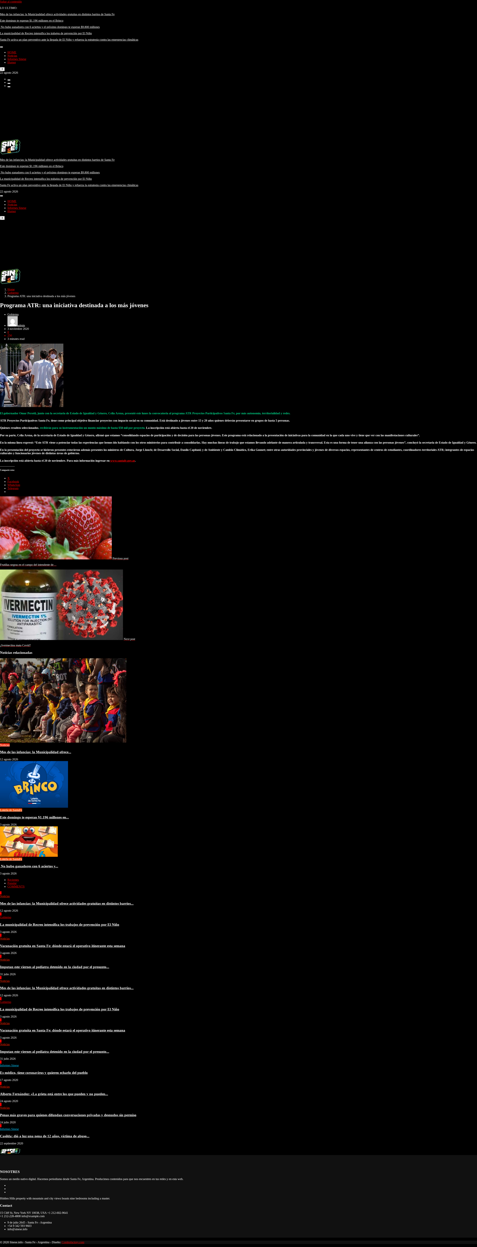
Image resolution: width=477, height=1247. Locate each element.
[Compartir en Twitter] (8, 83)
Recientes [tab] (13, 879)
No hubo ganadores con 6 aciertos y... (29, 866)
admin (21, 325)
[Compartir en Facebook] (8, 80)
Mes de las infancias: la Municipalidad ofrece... (35, 752)
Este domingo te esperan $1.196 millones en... (34, 817)
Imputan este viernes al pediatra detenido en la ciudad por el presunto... (54, 967)
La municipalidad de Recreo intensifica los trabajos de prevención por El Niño (46, 33)
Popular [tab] (12, 883)
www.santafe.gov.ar (122, 460)
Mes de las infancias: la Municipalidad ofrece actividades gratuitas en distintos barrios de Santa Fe (57, 14)
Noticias (12, 55)
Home (11, 289)
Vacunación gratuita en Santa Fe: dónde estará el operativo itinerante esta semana (62, 946)
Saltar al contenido (11, 1)
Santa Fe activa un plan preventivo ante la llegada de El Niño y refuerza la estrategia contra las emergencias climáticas (69, 39)
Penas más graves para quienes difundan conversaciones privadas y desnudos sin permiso (68, 1115)
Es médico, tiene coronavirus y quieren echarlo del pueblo (44, 1073)
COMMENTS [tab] (16, 886)
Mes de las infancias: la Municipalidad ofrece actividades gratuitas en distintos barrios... (67, 903)
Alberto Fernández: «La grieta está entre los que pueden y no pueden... (54, 1094)
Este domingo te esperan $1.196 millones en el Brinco (31, 20)
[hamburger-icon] (1, 47)
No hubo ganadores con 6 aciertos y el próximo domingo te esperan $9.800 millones (50, 27)
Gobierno (13, 292)
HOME (11, 52)
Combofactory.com (73, 1242)
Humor (11, 62)
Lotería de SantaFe (11, 810)
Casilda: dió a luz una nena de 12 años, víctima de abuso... (44, 1136)
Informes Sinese (16, 59)
